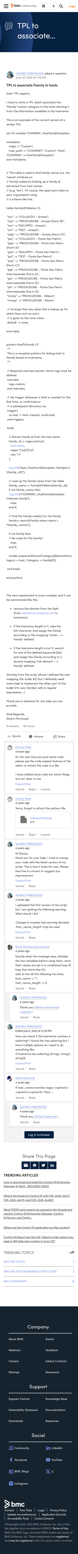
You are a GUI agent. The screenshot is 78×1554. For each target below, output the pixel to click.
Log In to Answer (39, 1135)
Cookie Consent (44, 1518)
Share (61, 736)
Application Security (54, 1514)
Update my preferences (21, 1514)
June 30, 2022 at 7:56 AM (31, 77)
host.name (17, 445)
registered (62, 1536)
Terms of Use (60, 1528)
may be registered (21, 1540)
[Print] (34, 1165)
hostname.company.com (38, 613)
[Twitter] (43, 1165)
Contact (9, 1510)
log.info (13, 468)
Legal (41, 1510)
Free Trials (26, 1510)
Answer (38, 736)
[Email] (26, 1165)
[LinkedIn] (52, 1165)
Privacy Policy (58, 1510)
